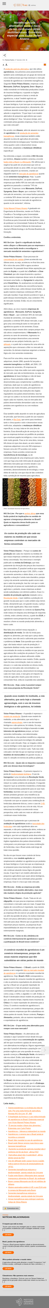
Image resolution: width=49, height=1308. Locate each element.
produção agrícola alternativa (17, 69)
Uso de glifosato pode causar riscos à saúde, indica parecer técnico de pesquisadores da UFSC (26, 1164)
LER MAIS (8, 1234)
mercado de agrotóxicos (28, 174)
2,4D (43, 804)
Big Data (17, 420)
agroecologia (17, 722)
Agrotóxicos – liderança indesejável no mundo (27, 1131)
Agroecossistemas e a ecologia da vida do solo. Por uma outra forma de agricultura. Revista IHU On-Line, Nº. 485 (25, 1111)
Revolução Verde (11, 598)
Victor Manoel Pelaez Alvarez (15, 208)
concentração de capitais (14, 259)
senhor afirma (30, 513)
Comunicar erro (11, 1208)
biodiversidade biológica (21, 774)
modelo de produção (12, 716)
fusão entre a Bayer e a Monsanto (17, 162)
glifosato (7, 344)
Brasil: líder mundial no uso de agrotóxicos (25, 1140)
